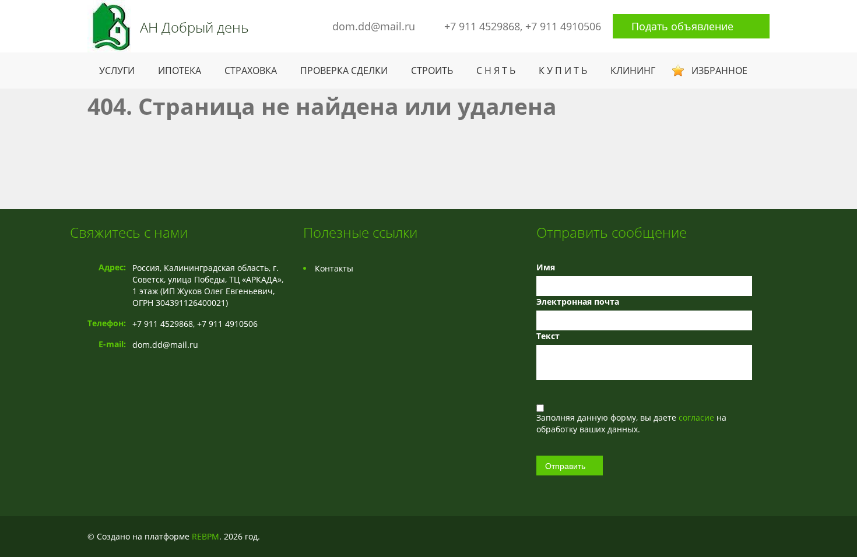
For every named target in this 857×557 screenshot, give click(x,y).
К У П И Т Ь (563, 70)
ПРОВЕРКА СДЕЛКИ (344, 70)
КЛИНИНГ (632, 70)
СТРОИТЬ (432, 70)
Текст (548, 335)
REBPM (205, 536)
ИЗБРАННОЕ (719, 70)
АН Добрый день (194, 27)
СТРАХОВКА (250, 70)
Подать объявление (682, 26)
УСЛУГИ (117, 70)
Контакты (334, 268)
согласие (697, 417)
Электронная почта (577, 301)
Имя (545, 267)
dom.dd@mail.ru (373, 26)
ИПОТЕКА (179, 70)
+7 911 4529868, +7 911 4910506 (522, 26)
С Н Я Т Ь (495, 70)
